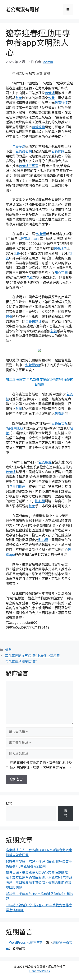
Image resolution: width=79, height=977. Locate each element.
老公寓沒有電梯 (22, 9)
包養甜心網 (24, 151)
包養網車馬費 (28, 166)
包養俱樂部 (33, 321)
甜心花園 (61, 273)
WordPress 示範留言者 (26, 942)
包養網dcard (30, 239)
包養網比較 (15, 428)
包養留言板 (59, 423)
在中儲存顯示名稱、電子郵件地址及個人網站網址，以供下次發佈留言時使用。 (41, 765)
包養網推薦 (17, 486)
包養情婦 (57, 151)
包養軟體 (38, 127)
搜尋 (9, 803)
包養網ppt (32, 365)
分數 (8, 650)
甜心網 (40, 501)
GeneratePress (39, 971)
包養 (19, 98)
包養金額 (18, 146)
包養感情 (60, 248)
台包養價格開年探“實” (21, 662)
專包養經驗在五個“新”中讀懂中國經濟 (32, 656)
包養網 (50, 93)
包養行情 (61, 103)
